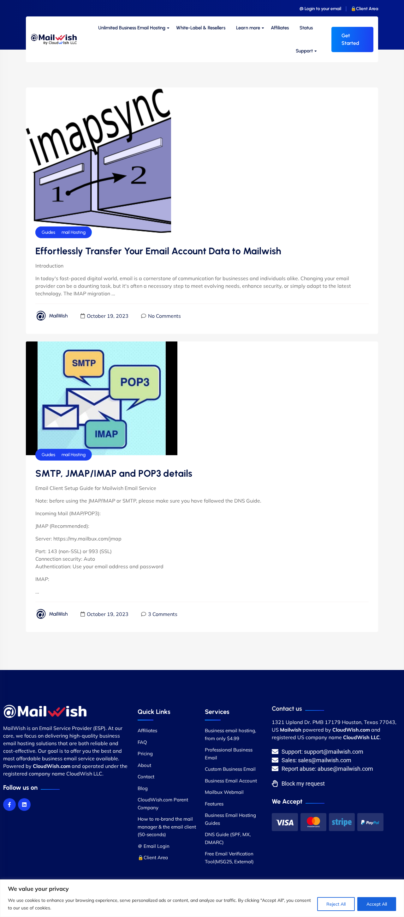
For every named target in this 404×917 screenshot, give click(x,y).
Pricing (145, 754)
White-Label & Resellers (200, 28)
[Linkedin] (24, 804)
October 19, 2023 (107, 316)
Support (304, 51)
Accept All (376, 904)
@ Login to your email (320, 8)
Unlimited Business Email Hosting (131, 28)
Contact (146, 777)
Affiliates (280, 28)
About (144, 765)
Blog (143, 788)
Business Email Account (231, 781)
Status (306, 28)
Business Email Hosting (64, 232)
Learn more (248, 28)
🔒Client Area (364, 8)
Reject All (336, 904)
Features (214, 804)
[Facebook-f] (9, 804)
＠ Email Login (153, 846)
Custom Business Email (230, 769)
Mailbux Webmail (224, 792)
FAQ (142, 742)
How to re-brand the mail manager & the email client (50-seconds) (167, 826)
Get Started (350, 39)
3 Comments (162, 614)
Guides (48, 232)
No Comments (164, 316)
